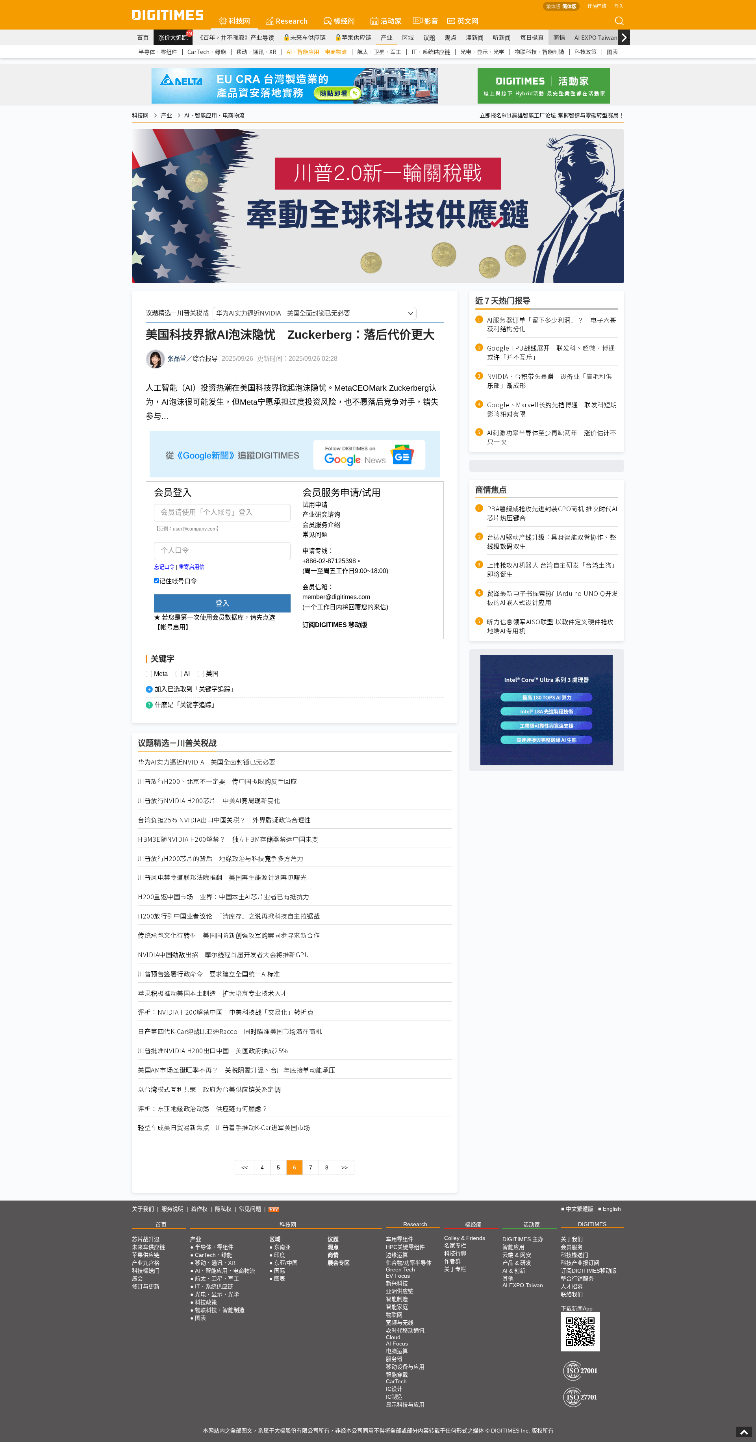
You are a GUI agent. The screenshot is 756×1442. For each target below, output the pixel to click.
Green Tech (400, 1269)
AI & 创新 (513, 1271)
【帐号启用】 (173, 627)
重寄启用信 (191, 567)
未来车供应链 (308, 37)
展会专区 (339, 1263)
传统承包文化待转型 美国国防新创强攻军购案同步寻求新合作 (229, 935)
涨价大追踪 (175, 36)
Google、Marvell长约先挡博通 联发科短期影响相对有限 (552, 409)
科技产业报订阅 (580, 1263)
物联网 (394, 1315)
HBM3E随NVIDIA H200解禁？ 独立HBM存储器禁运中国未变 (228, 839)
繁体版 (553, 6)
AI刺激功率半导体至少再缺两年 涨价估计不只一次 (552, 437)
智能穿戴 (397, 1374)
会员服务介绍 (321, 524)
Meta (161, 674)
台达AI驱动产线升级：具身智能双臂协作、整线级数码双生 (552, 542)
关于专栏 (455, 1269)
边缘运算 (397, 1255)
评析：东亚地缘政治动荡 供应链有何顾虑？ (203, 1108)
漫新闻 (475, 37)
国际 (279, 1271)
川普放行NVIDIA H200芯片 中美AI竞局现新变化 (209, 800)
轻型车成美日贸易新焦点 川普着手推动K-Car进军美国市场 (224, 1127)
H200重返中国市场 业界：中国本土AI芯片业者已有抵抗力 (223, 896)
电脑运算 (397, 1351)
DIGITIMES (592, 1224)
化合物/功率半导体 (409, 1263)
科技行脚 (455, 1253)
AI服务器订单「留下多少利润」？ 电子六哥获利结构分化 (552, 324)
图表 (612, 52)
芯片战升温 (145, 1239)
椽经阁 (344, 20)
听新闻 (502, 37)
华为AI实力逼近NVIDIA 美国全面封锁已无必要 (207, 761)
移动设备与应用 (405, 1367)
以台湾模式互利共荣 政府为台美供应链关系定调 (209, 1089)
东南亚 (282, 1247)
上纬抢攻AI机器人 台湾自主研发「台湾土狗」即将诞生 (552, 569)
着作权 (199, 1209)
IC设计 (394, 1389)
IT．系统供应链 (430, 52)
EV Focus (398, 1276)
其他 (507, 1278)
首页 (143, 37)
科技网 (239, 20)
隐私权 (223, 1209)
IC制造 (394, 1397)
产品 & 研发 (516, 1263)
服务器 (394, 1359)
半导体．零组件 (158, 52)
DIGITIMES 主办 (522, 1239)
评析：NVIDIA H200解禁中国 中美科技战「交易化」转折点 (225, 1012)
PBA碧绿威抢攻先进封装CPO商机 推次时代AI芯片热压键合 (552, 513)
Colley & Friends (464, 1238)
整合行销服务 (577, 1278)
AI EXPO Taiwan (595, 37)
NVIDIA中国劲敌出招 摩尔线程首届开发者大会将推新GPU (223, 954)
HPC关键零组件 (405, 1247)
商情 (559, 37)
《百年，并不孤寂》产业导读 (235, 37)
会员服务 (572, 1247)
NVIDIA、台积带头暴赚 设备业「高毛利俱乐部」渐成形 (549, 381)
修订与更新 (145, 1286)
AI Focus (397, 1343)
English (612, 1209)
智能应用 (513, 1247)
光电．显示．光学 (482, 52)
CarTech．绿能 (206, 52)
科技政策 (585, 52)
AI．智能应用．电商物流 (317, 52)
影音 (428, 20)
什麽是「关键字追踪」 (186, 705)
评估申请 (596, 5)
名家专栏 (455, 1245)
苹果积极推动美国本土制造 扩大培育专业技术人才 (212, 993)
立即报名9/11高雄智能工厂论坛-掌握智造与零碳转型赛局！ (552, 115)
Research (292, 20)
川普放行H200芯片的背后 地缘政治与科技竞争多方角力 (221, 858)
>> (344, 1167)
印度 (279, 1255)
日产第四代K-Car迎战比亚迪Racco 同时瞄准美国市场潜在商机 (230, 1031)
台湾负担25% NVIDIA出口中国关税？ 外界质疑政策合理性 (224, 819)
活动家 (391, 20)
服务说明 (172, 1209)
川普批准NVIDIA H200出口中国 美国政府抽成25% (213, 1050)
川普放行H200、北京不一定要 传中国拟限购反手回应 (217, 781)
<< (244, 1167)
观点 (450, 37)
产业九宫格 (145, 1263)
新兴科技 (397, 1283)
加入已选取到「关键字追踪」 (196, 689)
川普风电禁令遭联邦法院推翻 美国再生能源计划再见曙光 (222, 877)
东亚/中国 (286, 1263)
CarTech (396, 1381)
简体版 (569, 6)
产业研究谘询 (321, 514)
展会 (137, 1278)
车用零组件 (399, 1239)
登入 (619, 5)
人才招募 (572, 1286)
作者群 (452, 1261)
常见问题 (315, 534)
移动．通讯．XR (256, 52)
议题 (429, 37)
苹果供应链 (356, 37)
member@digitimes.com (336, 597)
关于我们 (143, 1209)
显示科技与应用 (405, 1404)
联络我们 (572, 1294)
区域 (408, 37)
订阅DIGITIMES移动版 (589, 1271)
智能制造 (397, 1299)
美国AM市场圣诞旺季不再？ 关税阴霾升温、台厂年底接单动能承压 (236, 1070)
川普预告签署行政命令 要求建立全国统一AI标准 (209, 973)
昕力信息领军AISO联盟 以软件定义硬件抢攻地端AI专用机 (550, 626)
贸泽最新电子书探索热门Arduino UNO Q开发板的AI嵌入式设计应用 (552, 598)
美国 (212, 674)
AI (187, 674)
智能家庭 (397, 1307)
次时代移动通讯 (405, 1330)
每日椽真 (532, 37)
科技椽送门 (145, 1271)
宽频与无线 (399, 1323)
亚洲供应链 (399, 1291)
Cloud (393, 1337)
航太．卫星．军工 (379, 52)
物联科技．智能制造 (539, 52)
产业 (387, 37)
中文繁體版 (579, 1209)
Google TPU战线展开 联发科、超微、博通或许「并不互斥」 (551, 352)
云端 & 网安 (516, 1255)
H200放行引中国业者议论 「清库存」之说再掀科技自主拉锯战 (229, 916)
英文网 (467, 20)
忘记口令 (164, 567)
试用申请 (315, 504)
